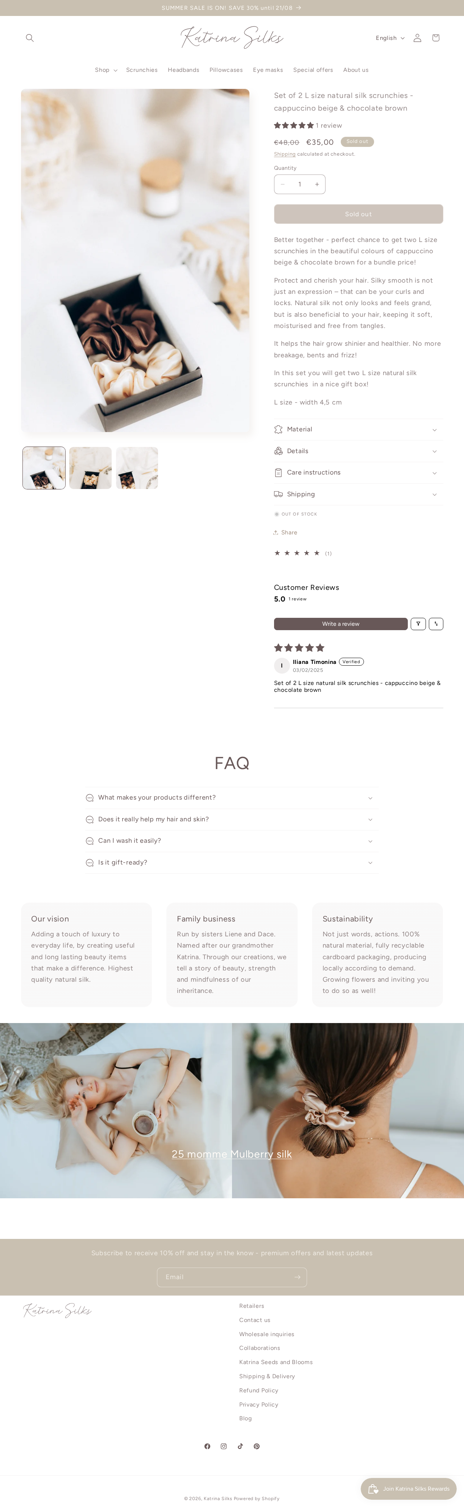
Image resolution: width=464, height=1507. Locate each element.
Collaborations (260, 1348)
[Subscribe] (297, 1277)
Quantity (285, 167)
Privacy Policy (258, 1404)
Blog (245, 1418)
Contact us (255, 1320)
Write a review (341, 623)
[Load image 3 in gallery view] (137, 468)
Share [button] (289, 532)
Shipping (285, 154)
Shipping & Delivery (267, 1376)
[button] (30, 38)
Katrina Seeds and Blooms (276, 1362)
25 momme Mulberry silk (232, 1154)
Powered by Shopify (257, 1499)
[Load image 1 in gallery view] (44, 468)
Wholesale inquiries (267, 1334)
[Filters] (418, 623)
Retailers (251, 1305)
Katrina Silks (218, 1499)
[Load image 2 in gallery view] (90, 468)
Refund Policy (258, 1390)
